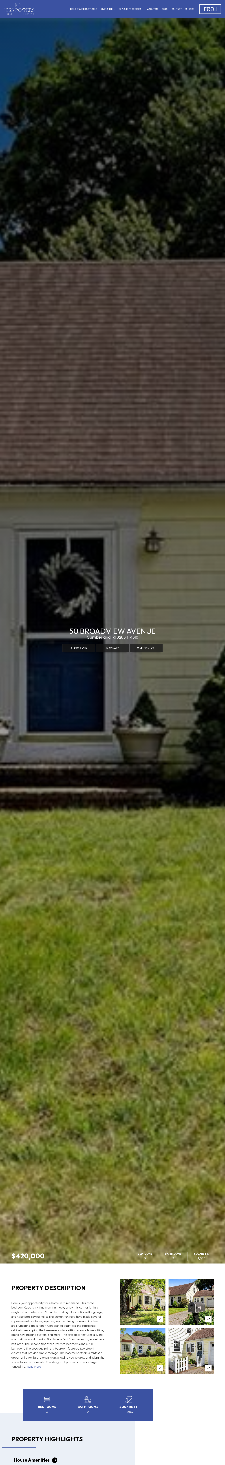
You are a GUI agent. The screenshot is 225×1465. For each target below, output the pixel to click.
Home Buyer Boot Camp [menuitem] (84, 9)
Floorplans (79, 648)
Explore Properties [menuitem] (130, 9)
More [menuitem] (191, 9)
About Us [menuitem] (152, 9)
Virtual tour (147, 648)
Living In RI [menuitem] (107, 9)
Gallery (114, 648)
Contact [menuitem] (176, 9)
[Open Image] (142, 1302)
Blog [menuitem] (165, 9)
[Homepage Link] (19, 9)
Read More (34, 1366)
